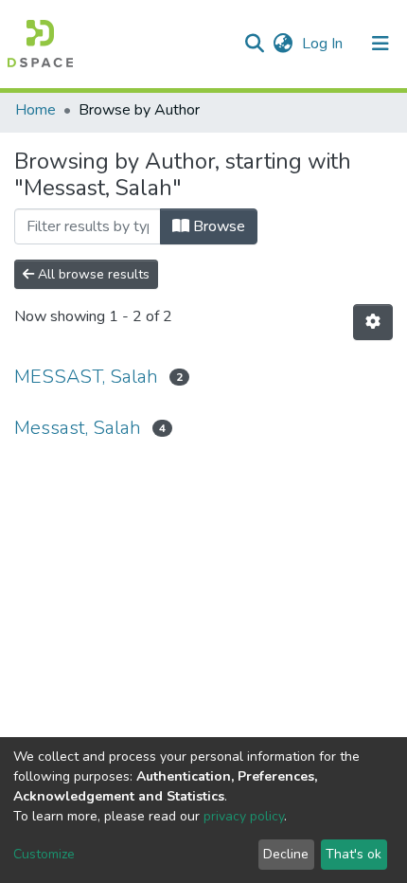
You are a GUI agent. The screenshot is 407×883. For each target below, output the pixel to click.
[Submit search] (254, 43)
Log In (324, 43)
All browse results (92, 274)
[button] (282, 43)
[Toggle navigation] (380, 44)
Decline (286, 854)
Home (35, 109)
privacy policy (244, 816)
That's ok (353, 854)
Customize (44, 854)
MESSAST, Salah (86, 376)
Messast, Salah (77, 428)
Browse (217, 226)
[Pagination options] (373, 322)
